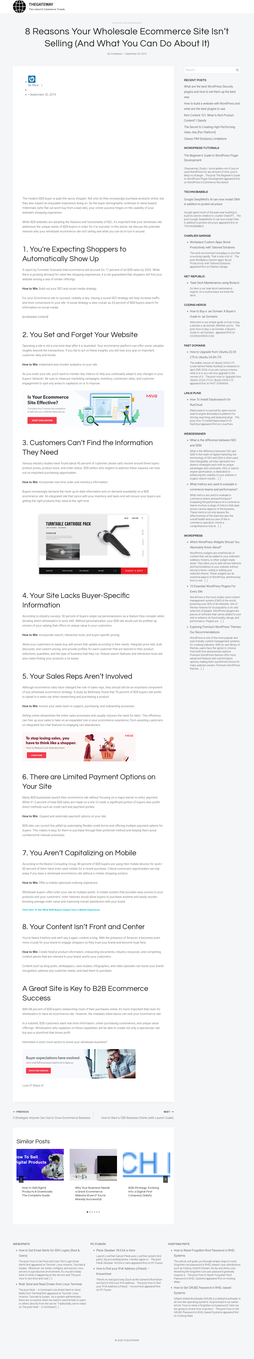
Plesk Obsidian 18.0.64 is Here (115, 1250)
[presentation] (40, 1164)
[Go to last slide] (21, 1179)
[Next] (165, 1179)
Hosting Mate (179, 1244)
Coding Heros (195, 304)
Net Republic (194, 276)
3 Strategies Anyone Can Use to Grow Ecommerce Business (51, 1115)
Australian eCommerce (127, 23)
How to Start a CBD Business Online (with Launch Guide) (137, 1115)
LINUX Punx (192, 393)
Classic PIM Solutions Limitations (205, 138)
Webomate (21, 1244)
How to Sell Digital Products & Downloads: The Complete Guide (37, 1191)
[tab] (87, 1212)
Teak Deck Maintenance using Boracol (214, 283)
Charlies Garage (197, 235)
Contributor (116, 53)
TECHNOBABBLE (196, 191)
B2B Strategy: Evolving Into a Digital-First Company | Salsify (143, 1191)
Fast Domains (194, 345)
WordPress (193, 535)
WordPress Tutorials (201, 148)
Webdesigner (195, 433)
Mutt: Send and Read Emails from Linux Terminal (50, 1284)
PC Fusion (98, 1244)
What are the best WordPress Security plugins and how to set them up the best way (210, 92)
